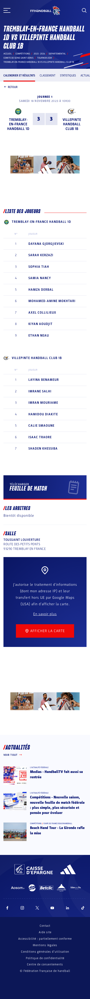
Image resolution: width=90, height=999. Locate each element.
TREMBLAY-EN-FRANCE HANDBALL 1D (18, 124)
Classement (47, 75)
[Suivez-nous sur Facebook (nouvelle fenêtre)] (7, 908)
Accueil (7, 53)
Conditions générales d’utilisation (45, 952)
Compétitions (22, 53)
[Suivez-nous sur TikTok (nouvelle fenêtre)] (83, 908)
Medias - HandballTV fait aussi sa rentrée (56, 774)
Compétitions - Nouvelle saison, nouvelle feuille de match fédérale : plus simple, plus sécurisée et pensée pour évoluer (57, 805)
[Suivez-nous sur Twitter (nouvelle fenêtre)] (37, 908)
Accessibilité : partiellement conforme (45, 939)
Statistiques (68, 75)
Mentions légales (45, 945)
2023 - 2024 (39, 53)
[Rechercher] (84, 10)
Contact (45, 926)
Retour (13, 87)
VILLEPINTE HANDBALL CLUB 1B (72, 124)
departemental (57, 53)
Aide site (45, 932)
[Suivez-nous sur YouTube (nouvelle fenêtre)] (52, 908)
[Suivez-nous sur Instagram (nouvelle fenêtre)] (22, 908)
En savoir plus (45, 614)
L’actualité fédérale (39, 767)
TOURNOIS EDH (44, 58)
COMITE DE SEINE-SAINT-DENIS (18, 58)
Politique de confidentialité (45, 958)
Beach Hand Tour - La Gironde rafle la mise (57, 830)
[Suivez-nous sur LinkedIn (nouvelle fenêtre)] (67, 908)
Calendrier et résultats (19, 75)
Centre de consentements (45, 964)
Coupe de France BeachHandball (57, 824)
